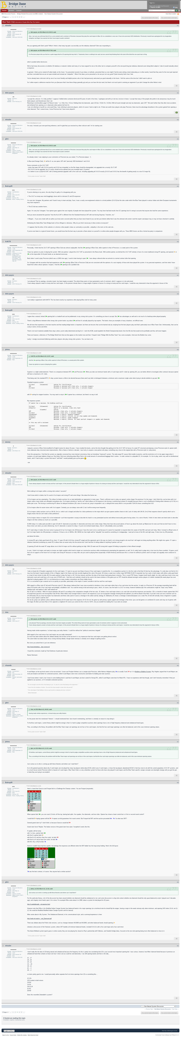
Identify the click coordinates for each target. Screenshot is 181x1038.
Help (176, 7)
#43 (178, 119)
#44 (178, 139)
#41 (178, 25)
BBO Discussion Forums (8, 13)
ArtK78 (8, 241)
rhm (6, 612)
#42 (178, 93)
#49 (178, 310)
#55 (178, 665)
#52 (178, 473)
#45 (178, 186)
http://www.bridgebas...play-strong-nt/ (38, 647)
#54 (178, 612)
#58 (178, 782)
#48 (178, 294)
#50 (178, 349)
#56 (178, 702)
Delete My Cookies (22, 1035)
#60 (178, 945)
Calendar (19, 10)
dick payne (9, 93)
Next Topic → (175, 1009)
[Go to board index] (14, 5)
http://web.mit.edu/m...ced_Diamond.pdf (39, 918)
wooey (7, 442)
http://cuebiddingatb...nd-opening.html (38, 904)
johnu (7, 349)
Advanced (179, 11)
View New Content (171, 13)
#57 (178, 741)
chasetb (8, 665)
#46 (178, 241)
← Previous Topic (149, 1009)
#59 (178, 882)
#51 (178, 442)
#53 (178, 565)
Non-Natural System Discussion (54, 13)
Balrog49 (8, 186)
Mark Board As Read (33, 1035)
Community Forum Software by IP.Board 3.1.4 (167, 1035)
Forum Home (13, 1035)
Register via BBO (155, 7)
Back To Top (5, 1035)
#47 (178, 275)
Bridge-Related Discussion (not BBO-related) (30, 13)
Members (11, 10)
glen (7, 139)
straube (8, 25)
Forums (4, 10)
